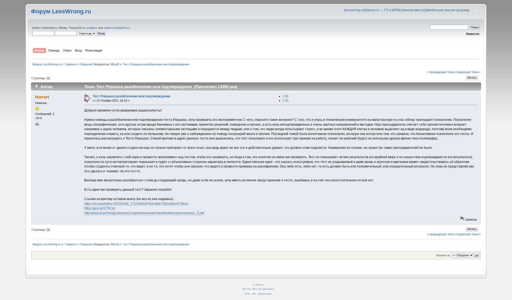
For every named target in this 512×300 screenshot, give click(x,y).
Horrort (42, 97)
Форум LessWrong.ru (61, 11)
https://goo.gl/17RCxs (99, 208)
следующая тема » (468, 72)
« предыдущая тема (440, 72)
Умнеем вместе (413, 10)
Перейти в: (443, 255)
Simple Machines (268, 289)
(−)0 (286, 100)
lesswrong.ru (354, 10)
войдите (92, 27)
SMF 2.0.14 (246, 289)
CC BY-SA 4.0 (258, 285)
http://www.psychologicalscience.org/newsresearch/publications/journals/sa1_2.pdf (144, 213)
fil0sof (114, 64)
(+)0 (286, 96)
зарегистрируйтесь (117, 27)
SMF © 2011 (256, 289)
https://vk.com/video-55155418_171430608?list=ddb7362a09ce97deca (136, 204)
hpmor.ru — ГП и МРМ (382, 10)
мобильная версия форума (447, 10)
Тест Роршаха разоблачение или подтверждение (131, 96)
